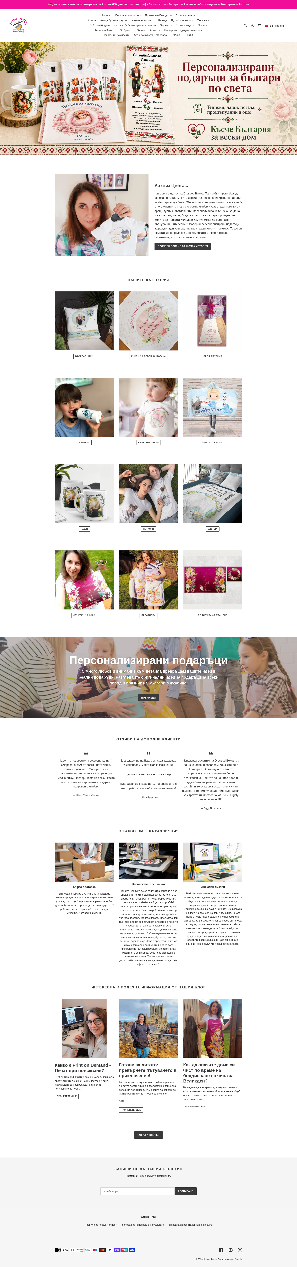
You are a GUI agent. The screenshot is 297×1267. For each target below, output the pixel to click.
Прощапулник (213, 356)
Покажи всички (149, 1135)
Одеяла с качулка (212, 442)
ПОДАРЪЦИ (148, 697)
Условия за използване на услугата (143, 1224)
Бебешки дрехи (148, 442)
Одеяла (213, 529)
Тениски (148, 529)
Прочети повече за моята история (183, 246)
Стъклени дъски (84, 615)
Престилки (148, 615)
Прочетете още (67, 1096)
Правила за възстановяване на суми (190, 1224)
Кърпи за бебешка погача (148, 356)
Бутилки (84, 442)
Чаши (84, 529)
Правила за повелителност (101, 1224)
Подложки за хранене (212, 615)
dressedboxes (210, 1259)
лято (121, 1100)
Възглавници (84, 356)
